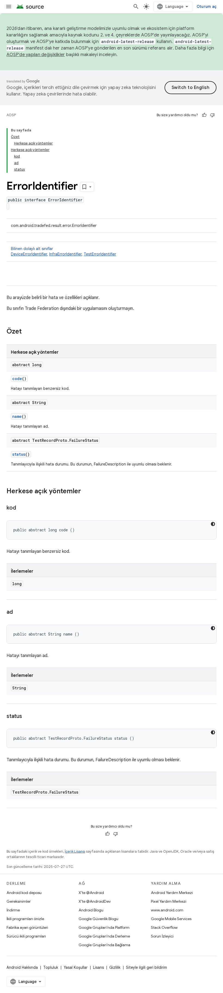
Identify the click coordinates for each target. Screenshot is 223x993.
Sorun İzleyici (162, 936)
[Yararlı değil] (212, 115)
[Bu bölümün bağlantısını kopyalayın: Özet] (27, 332)
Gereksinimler (19, 901)
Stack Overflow (164, 927)
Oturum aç (206, 6)
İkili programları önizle (25, 918)
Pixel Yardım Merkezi (168, 901)
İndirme (13, 910)
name (17, 416)
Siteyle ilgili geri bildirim (146, 967)
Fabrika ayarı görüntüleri (27, 927)
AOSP (11, 115)
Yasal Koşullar (76, 967)
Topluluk (50, 967)
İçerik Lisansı (75, 851)
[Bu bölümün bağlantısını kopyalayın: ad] (18, 612)
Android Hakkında (22, 967)
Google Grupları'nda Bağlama (104, 944)
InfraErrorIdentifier (65, 254)
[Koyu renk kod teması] (213, 524)
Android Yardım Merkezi (172, 892)
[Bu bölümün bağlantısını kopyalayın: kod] (21, 508)
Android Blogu (91, 910)
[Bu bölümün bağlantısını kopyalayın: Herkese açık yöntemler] (86, 491)
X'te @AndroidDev (95, 901)
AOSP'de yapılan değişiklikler (36, 54)
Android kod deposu (24, 892)
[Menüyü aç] (8, 6)
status (18, 454)
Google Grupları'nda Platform (104, 927)
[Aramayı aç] (136, 6)
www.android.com (167, 910)
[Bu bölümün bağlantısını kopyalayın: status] (27, 716)
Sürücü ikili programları (26, 936)
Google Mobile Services (171, 918)
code (17, 378)
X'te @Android (91, 892)
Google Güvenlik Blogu (98, 918)
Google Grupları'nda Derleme (104, 936)
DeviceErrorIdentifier (29, 254)
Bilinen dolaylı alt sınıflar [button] (63, 251)
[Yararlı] (204, 115)
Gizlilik (114, 967)
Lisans (98, 967)
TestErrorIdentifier (100, 254)
